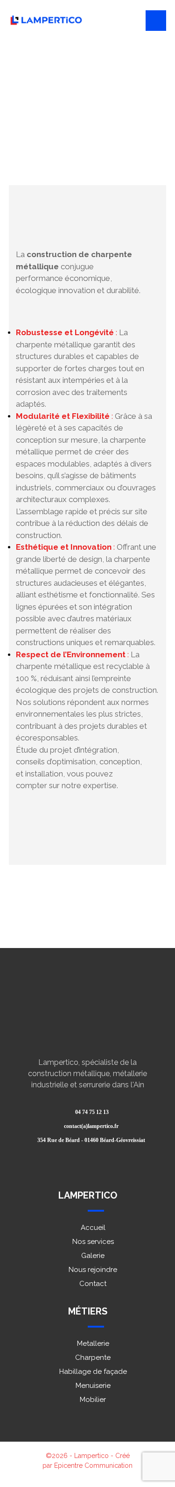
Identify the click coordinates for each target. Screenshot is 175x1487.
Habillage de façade (93, 1371)
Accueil (93, 1227)
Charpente (93, 1357)
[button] (156, 20)
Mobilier (93, 1399)
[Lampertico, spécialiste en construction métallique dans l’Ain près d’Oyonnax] (46, 20)
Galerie (93, 1255)
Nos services (93, 1241)
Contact (92, 1283)
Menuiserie (93, 1385)
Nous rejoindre (93, 1269)
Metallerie (93, 1343)
